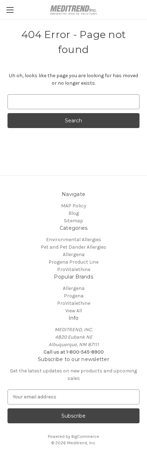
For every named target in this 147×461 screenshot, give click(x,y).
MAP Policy (73, 206)
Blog (74, 213)
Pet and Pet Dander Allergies (73, 247)
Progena (73, 296)
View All (73, 311)
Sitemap (73, 221)
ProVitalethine (73, 269)
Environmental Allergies (73, 240)
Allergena (74, 254)
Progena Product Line (73, 262)
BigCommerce (85, 436)
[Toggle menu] (10, 10)
